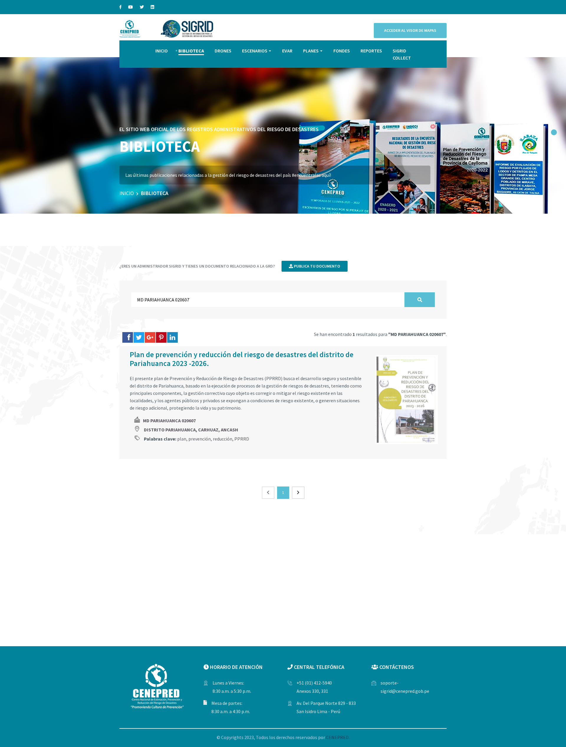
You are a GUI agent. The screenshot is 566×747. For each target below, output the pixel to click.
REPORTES (371, 51)
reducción (222, 439)
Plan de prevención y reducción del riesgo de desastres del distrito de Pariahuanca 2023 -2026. (241, 359)
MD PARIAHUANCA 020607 (169, 420)
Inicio (126, 193)
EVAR (287, 51)
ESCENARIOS (254, 51)
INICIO (161, 51)
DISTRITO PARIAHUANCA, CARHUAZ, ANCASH (191, 430)
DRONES (223, 51)
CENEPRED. (338, 737)
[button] (554, 132)
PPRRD (241, 439)
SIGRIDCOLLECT (402, 54)
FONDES (341, 51)
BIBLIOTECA (191, 51)
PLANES (311, 51)
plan (181, 439)
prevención (199, 439)
